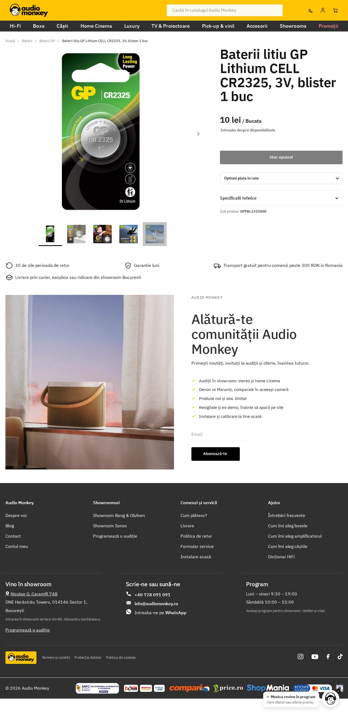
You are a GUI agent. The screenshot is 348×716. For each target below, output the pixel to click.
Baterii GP (47, 41)
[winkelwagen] (335, 10)
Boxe (39, 26)
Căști (62, 26)
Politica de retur (196, 536)
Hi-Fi (15, 26)
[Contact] (310, 10)
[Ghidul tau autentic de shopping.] (189, 688)
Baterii (27, 41)
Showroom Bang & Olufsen (119, 515)
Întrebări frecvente (286, 515)
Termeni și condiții (56, 657)
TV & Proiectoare (170, 26)
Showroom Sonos (110, 525)
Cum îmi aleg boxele (287, 525)
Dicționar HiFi (281, 556)
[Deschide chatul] (330, 698)
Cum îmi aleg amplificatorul (295, 536)
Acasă (10, 41)
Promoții (328, 26)
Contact (13, 536)
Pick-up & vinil (218, 26)
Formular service (197, 546)
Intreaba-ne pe (161, 612)
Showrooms (293, 26)
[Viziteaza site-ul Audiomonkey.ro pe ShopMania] (268, 688)
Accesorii (257, 26)
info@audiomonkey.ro (156, 603)
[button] (198, 133)
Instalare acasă (196, 556)
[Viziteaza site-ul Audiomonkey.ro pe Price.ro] (228, 688)
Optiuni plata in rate (241, 178)
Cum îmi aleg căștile (287, 546)
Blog (9, 525)
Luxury (131, 26)
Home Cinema (96, 26)
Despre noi (16, 515)
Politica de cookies (121, 657)
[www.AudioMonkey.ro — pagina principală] (29, 10)
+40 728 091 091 (152, 594)
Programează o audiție (115, 536)
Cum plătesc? (194, 515)
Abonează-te (215, 453)
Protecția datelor (88, 657)
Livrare (187, 525)
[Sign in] (323, 10)
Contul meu (16, 546)
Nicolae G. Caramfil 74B (34, 594)
